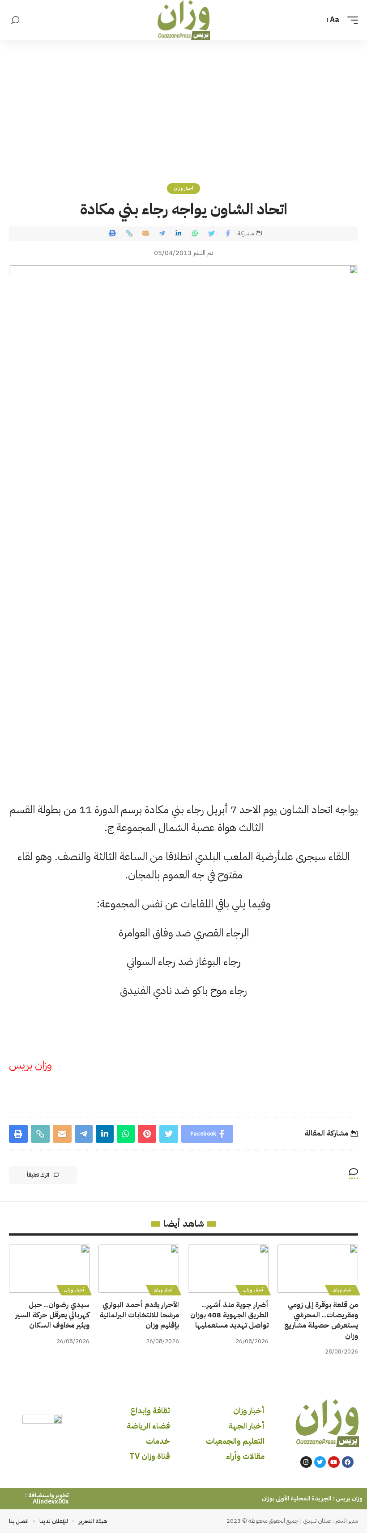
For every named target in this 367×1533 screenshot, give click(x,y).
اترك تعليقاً (38, 1175)
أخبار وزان (184, 188)
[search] (15, 20)
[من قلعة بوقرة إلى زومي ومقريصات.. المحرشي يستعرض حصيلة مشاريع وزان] (317, 1269)
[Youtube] (334, 1462)
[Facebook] (348, 1462)
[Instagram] (306, 1462)
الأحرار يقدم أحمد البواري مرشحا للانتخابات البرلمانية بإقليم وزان (139, 1315)
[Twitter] (320, 1462)
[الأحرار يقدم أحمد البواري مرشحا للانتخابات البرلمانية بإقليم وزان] (138, 1269)
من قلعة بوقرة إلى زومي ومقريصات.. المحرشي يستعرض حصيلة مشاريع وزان (321, 1320)
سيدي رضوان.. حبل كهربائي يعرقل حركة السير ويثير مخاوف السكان (52, 1315)
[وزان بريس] (183, 20)
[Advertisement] (183, 107)
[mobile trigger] (350, 20)
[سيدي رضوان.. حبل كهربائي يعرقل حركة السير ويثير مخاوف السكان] (49, 1269)
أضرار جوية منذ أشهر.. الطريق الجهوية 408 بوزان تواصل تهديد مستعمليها (229, 1315)
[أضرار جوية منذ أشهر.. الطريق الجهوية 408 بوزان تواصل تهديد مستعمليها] (228, 1269)
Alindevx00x (51, 1501)
